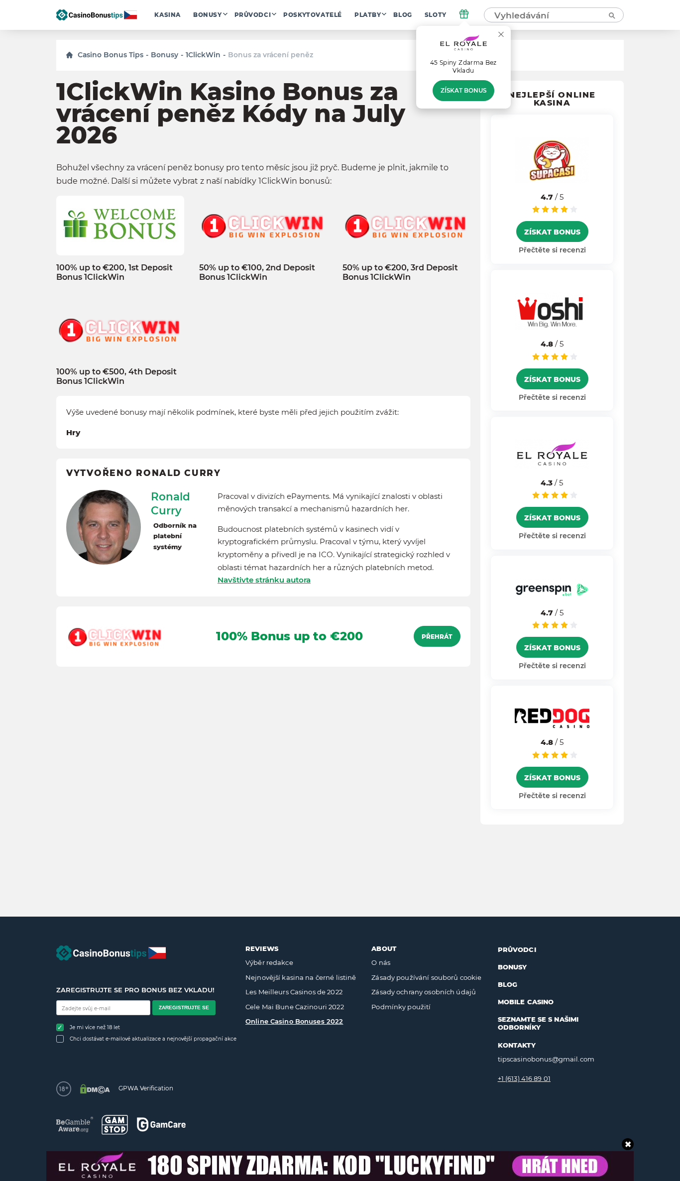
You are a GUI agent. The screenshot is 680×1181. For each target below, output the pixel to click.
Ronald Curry (170, 503)
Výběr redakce (269, 962)
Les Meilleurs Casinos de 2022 (293, 992)
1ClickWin (203, 54)
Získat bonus (463, 90)
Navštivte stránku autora (264, 580)
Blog (402, 14)
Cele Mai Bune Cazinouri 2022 (294, 1007)
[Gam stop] (115, 1125)
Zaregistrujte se (184, 1007)
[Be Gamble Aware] (74, 1124)
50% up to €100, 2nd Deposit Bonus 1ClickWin (257, 272)
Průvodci (252, 14)
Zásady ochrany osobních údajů (423, 992)
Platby (367, 14)
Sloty (436, 14)
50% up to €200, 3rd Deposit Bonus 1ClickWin (400, 272)
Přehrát (437, 636)
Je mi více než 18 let (95, 1027)
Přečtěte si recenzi (552, 249)
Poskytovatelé (312, 14)
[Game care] (161, 1124)
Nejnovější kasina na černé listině (300, 977)
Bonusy (207, 14)
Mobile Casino (526, 1002)
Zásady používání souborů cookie (426, 977)
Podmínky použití (401, 1007)
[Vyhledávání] (611, 14)
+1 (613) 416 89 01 (524, 1078)
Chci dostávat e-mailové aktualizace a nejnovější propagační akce (153, 1039)
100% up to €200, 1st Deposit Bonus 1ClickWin (114, 272)
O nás (380, 962)
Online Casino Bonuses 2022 (294, 1021)
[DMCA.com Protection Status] (95, 1089)
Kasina (167, 14)
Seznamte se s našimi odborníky (538, 1023)
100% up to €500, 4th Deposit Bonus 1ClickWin (116, 376)
